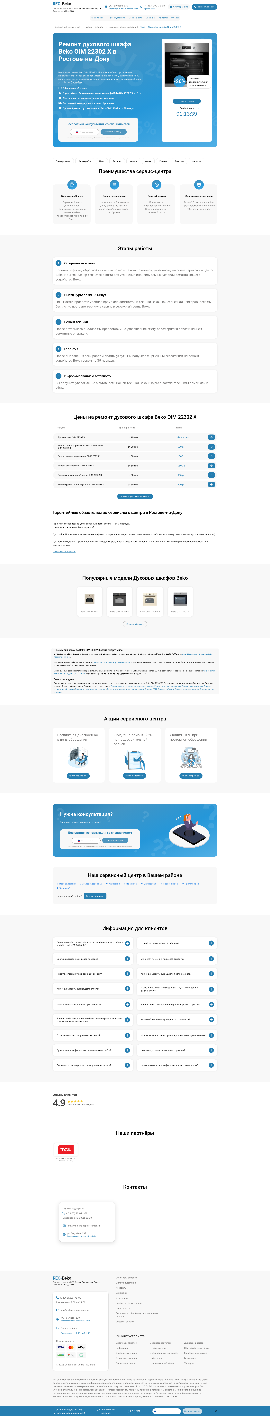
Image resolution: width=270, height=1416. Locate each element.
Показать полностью (64, 551)
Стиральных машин (127, 1353)
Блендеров (190, 1358)
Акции (148, 161)
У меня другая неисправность (135, 496)
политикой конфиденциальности (118, 138)
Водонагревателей (160, 1342)
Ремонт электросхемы (192, 686)
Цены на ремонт (186, 101)
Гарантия (117, 161)
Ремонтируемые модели (129, 1303)
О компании (97, 17)
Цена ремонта (135, 17)
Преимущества (63, 161)
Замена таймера (166, 689)
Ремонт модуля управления (167, 686)
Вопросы (179, 161)
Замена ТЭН (151, 689)
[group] (66, 1152)
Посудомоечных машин (197, 1347)
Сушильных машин (126, 1358)
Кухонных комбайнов (162, 1363)
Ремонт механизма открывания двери (125, 689)
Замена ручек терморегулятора (90, 689)
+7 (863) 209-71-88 (154, 5)
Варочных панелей (126, 1342)
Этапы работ (85, 161)
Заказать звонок (206, 6)
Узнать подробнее (77, 775)
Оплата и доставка (126, 1282)
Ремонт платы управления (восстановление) (132, 686)
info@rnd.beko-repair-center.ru (83, 1225)
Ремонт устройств (117, 17)
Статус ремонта (180, 6)
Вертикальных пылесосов (164, 1353)
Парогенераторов (125, 1363)
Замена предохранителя (187, 689)
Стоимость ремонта (126, 1277)
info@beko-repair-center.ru (75, 1310)
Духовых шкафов (193, 1342)
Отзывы (175, 17)
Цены (101, 161)
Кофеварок (156, 1358)
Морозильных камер (195, 1353)
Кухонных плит (158, 1347)
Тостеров (189, 1363)
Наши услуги (123, 1308)
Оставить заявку (94, 896)
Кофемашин (122, 1347)
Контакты (163, 17)
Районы (163, 161)
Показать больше (135, 624)
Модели (133, 161)
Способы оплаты (125, 1321)
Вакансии (150, 17)
